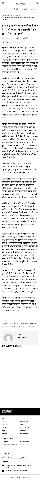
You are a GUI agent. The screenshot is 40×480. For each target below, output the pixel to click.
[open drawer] (3, 3)
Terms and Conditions (9, 445)
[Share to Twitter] (7, 42)
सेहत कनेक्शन (24, 434)
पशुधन (3, 422)
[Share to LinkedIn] (16, 42)
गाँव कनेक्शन (5, 38)
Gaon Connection (7, 15)
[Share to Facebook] (3, 42)
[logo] (20, 3)
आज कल (4, 9)
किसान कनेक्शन (24, 422)
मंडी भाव (4, 434)
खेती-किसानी (14, 9)
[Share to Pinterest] (21, 42)
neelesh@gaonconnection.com (16, 471)
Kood (3, 448)
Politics (17, 15)
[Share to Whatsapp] (12, 42)
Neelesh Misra (25, 445)
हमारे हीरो (24, 9)
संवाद (3, 431)
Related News (11, 346)
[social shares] (3, 457)
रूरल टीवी (22, 431)
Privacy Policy (24, 442)
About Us (5, 442)
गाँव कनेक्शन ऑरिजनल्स (27, 428)
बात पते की (33, 9)
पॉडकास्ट (22, 425)
